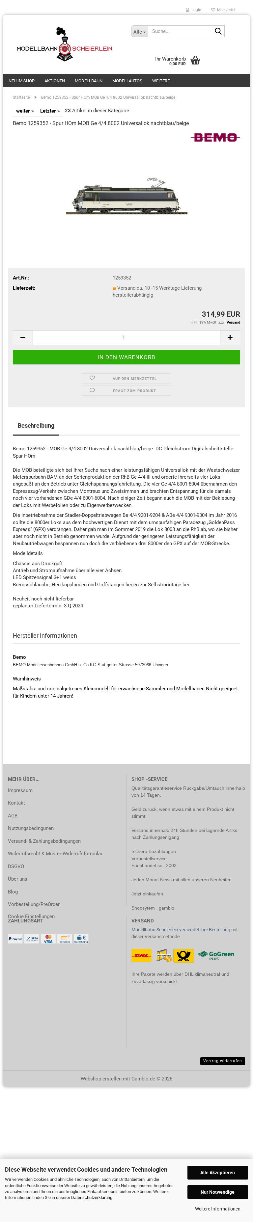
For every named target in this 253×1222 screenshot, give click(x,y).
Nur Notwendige (218, 1192)
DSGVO (16, 866)
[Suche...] (218, 32)
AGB (12, 816)
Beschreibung (36, 425)
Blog (13, 892)
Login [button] (195, 10)
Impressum (20, 790)
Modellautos (127, 80)
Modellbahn (88, 80)
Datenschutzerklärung (91, 1197)
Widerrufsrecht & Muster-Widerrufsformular (55, 854)
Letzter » (50, 111)
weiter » (25, 111)
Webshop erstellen (101, 1079)
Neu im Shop (22, 80)
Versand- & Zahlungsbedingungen (44, 841)
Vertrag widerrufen (222, 1061)
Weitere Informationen (217, 1208)
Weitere (161, 80)
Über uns (17, 879)
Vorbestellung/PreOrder (34, 904)
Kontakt (16, 803)
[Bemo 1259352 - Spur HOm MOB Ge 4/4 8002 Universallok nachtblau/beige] (126, 182)
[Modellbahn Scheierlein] (65, 44)
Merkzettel (225, 10)
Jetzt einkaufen (147, 893)
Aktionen (54, 80)
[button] (23, 337)
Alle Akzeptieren (217, 1172)
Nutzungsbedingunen (31, 828)
